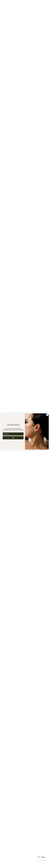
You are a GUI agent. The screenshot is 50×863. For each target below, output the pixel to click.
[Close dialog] (47, 415)
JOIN (13, 437)
